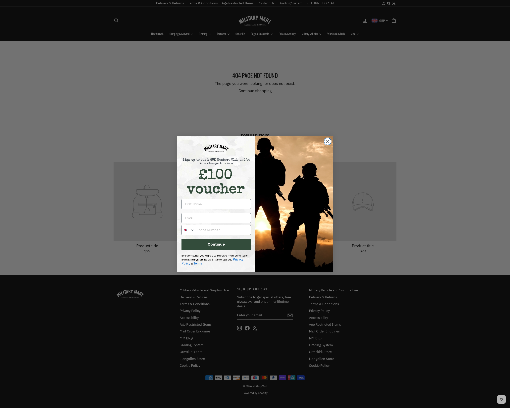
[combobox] (188, 230)
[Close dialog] (327, 141)
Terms (197, 263)
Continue (216, 244)
